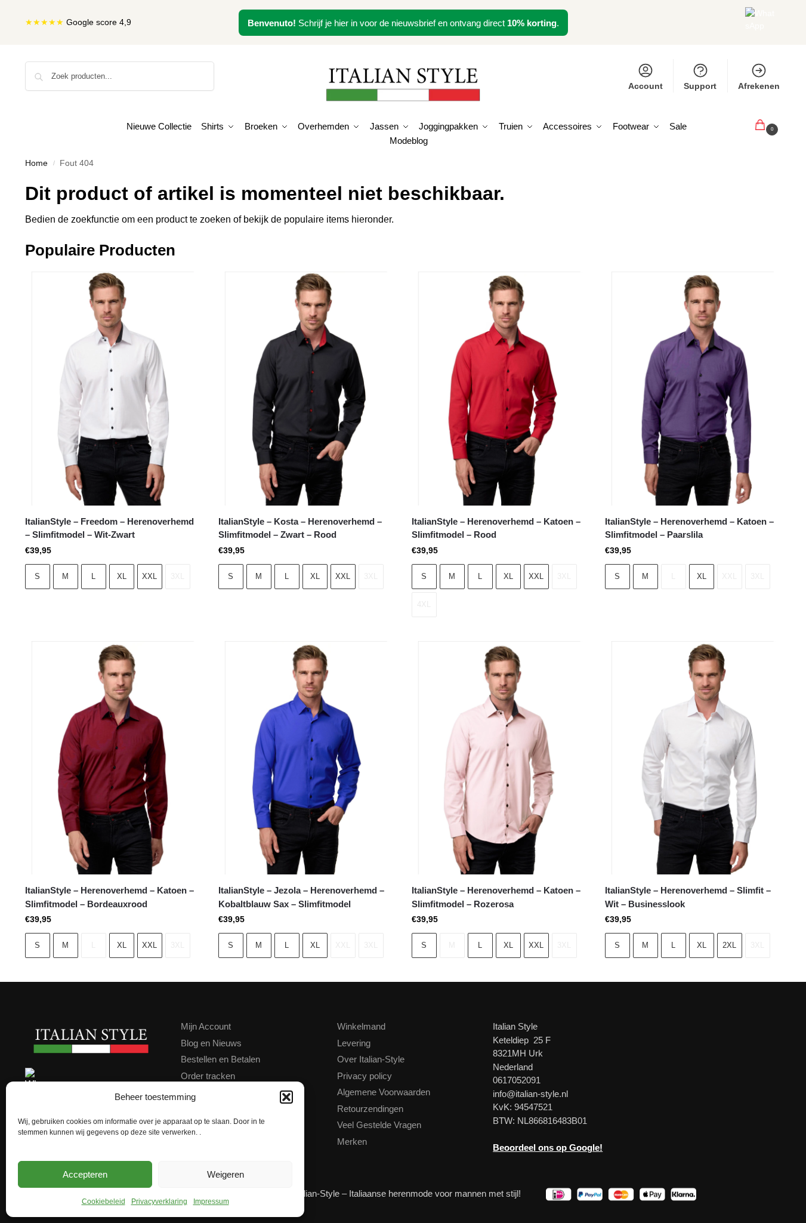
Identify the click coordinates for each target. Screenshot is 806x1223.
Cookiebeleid (103, 1201)
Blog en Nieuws (211, 1043)
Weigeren (225, 1174)
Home (36, 163)
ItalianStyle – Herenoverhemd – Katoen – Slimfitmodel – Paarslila (689, 528)
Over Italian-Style (370, 1059)
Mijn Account (206, 1026)
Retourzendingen (370, 1109)
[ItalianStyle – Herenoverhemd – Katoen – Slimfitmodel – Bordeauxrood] (112, 758)
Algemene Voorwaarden (383, 1092)
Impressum (211, 1201)
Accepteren (85, 1174)
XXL (149, 576)
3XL (177, 576)
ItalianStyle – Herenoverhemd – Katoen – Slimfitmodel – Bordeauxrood (109, 897)
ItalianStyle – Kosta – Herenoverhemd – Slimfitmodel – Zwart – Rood (300, 528)
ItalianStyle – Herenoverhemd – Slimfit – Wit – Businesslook (688, 897)
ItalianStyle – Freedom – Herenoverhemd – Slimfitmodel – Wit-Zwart (109, 528)
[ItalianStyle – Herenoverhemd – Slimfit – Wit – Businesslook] (692, 758)
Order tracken (208, 1076)
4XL (424, 604)
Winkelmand (361, 1026)
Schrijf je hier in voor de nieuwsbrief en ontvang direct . (403, 23)
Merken (352, 1141)
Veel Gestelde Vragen (379, 1125)
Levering (353, 1043)
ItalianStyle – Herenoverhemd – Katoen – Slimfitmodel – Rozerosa (496, 897)
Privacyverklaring (159, 1201)
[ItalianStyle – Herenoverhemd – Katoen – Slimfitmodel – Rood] (499, 389)
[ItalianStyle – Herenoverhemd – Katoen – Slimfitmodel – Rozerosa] (499, 758)
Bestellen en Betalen (220, 1059)
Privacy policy (364, 1076)
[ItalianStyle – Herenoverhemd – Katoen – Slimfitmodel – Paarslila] (692, 389)
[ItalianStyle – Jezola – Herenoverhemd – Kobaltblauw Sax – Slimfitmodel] (306, 758)
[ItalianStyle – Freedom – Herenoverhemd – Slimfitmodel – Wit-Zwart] (112, 389)
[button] (286, 1097)
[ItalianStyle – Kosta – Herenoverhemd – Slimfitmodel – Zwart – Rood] (306, 389)
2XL (729, 945)
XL (121, 576)
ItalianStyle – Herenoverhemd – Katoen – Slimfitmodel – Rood (496, 528)
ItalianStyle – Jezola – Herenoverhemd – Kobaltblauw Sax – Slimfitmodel (301, 897)
